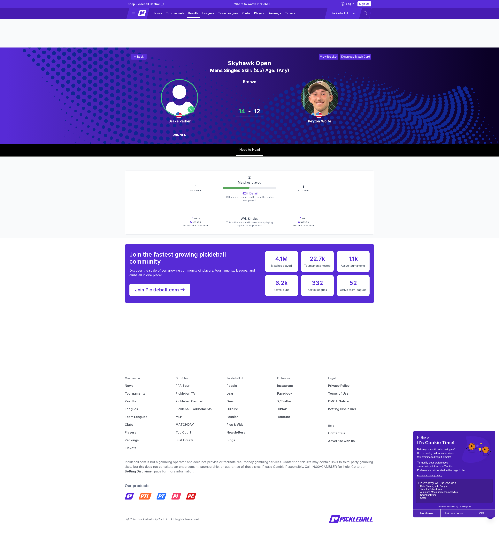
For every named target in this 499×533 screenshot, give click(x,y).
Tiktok (282, 409)
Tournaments (175, 13)
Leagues (208, 13)
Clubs (246, 13)
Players (259, 13)
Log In (350, 3)
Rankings (274, 13)
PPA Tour (183, 386)
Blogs (230, 440)
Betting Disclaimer (342, 409)
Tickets (290, 13)
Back (140, 56)
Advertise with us (341, 441)
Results (193, 13)
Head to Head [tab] (249, 149)
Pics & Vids (234, 425)
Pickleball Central (189, 401)
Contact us (336, 433)
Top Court (183, 432)
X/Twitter (284, 401)
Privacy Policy (338, 386)
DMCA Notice (338, 401)
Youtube (283, 417)
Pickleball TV (186, 393)
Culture (232, 409)
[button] (139, 13)
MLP (179, 417)
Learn (230, 393)
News (158, 13)
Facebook (284, 393)
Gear (230, 401)
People (231, 386)
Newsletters (235, 432)
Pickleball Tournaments (194, 409)
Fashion (232, 417)
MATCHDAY (185, 425)
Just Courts (185, 440)
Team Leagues (228, 13)
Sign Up (364, 3)
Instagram (285, 386)
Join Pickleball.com (157, 290)
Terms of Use (338, 393)
